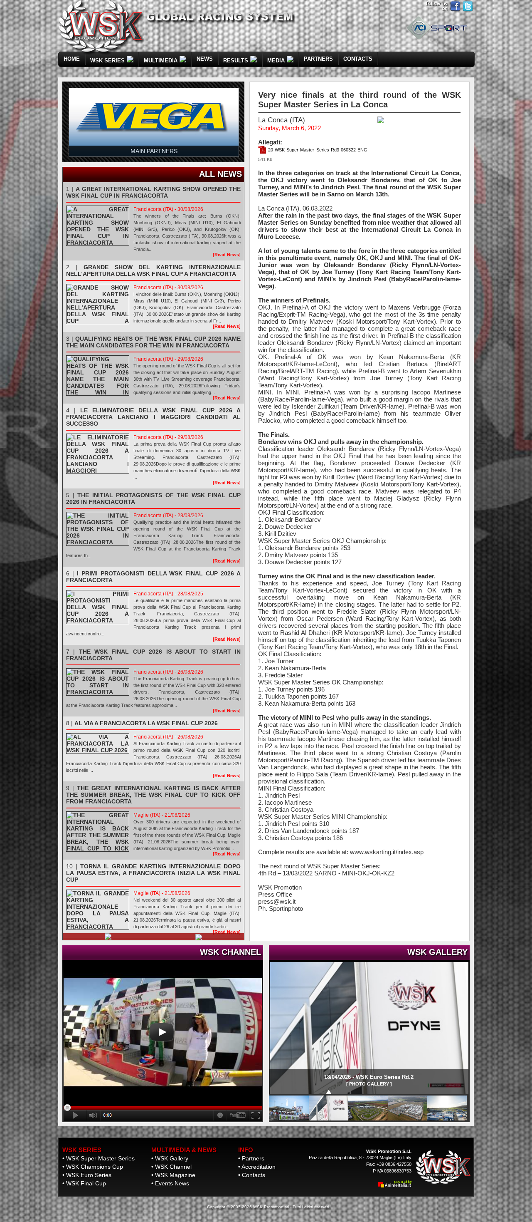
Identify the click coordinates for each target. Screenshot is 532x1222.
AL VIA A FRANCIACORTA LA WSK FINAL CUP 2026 (146, 723)
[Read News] (227, 254)
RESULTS (235, 60)
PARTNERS (318, 59)
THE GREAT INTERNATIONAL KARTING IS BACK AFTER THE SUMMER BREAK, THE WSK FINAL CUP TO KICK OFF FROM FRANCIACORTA (153, 795)
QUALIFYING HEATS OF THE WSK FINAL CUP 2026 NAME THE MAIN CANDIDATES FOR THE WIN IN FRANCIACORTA (153, 342)
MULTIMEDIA (160, 60)
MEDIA (276, 60)
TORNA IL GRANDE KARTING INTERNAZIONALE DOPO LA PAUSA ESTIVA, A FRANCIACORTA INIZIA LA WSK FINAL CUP (153, 873)
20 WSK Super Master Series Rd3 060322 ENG (316, 149)
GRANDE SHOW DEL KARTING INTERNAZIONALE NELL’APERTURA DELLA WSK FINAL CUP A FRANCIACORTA (153, 270)
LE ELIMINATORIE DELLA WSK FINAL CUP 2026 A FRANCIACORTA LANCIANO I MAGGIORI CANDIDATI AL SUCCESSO (153, 417)
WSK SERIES (107, 60)
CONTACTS (357, 59)
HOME (72, 59)
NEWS (205, 59)
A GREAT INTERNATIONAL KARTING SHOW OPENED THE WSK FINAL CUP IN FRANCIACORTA (153, 192)
